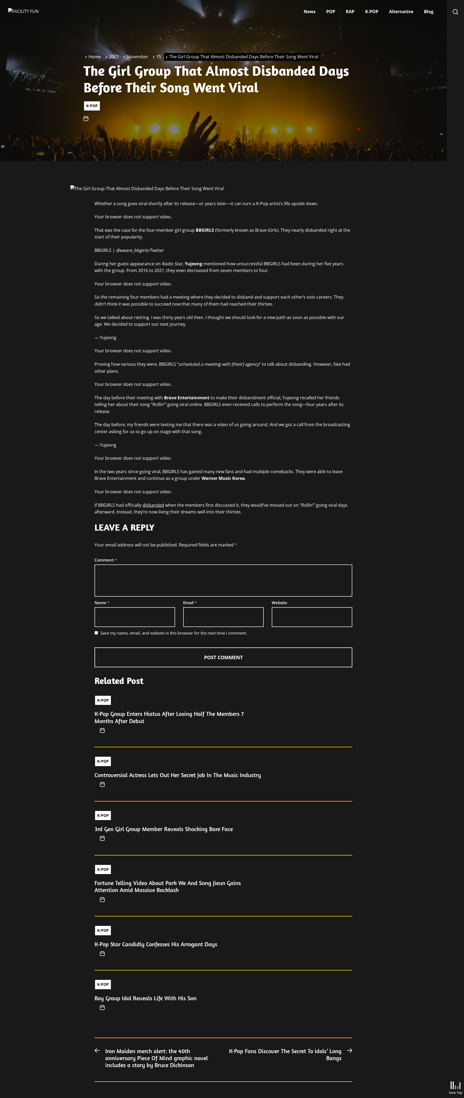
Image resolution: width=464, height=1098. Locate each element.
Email (190, 602)
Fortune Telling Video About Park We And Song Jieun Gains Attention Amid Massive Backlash (168, 886)
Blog (428, 12)
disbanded (153, 505)
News (310, 12)
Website (279, 602)
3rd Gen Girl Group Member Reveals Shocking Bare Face (164, 829)
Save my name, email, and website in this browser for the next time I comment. (173, 633)
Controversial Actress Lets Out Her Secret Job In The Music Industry (178, 775)
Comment (106, 560)
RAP (350, 12)
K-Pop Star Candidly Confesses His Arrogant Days (156, 944)
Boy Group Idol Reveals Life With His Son (146, 998)
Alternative (401, 12)
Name (102, 602)
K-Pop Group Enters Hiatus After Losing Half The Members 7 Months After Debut (169, 717)
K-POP (371, 12)
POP (330, 12)
